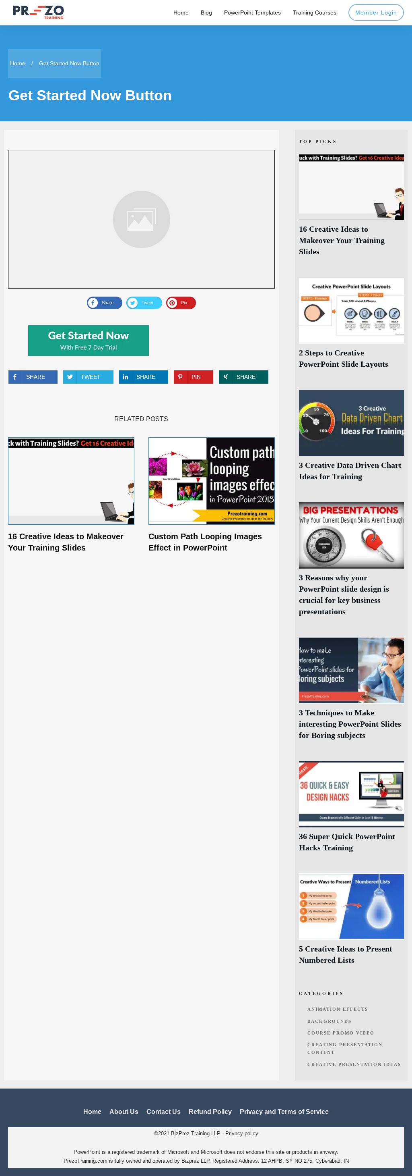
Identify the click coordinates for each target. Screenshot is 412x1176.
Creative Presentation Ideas (354, 1064)
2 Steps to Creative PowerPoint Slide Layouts (351, 327)
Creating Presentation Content (345, 1048)
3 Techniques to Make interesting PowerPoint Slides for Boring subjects (351, 693)
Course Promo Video (341, 1033)
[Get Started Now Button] (141, 219)
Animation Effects (337, 1009)
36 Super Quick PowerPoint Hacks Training (351, 811)
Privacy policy (241, 1133)
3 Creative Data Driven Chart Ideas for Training (351, 440)
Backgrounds (329, 1021)
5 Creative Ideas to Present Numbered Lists (351, 923)
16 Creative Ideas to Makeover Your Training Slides (351, 209)
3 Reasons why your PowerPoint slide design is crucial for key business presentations (351, 563)
